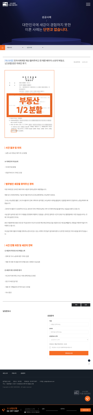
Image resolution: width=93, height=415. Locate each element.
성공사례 (29, 47)
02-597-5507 (13, 411)
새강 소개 (5, 373)
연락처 (63, 409)
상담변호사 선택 (53, 336)
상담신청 (85, 410)
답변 (86, 305)
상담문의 (23, 373)
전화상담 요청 (69, 353)
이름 (50, 321)
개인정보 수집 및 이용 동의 (33, 412)
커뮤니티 (9, 47)
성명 (43, 409)
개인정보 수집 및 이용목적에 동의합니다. (62, 347)
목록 (76, 305)
